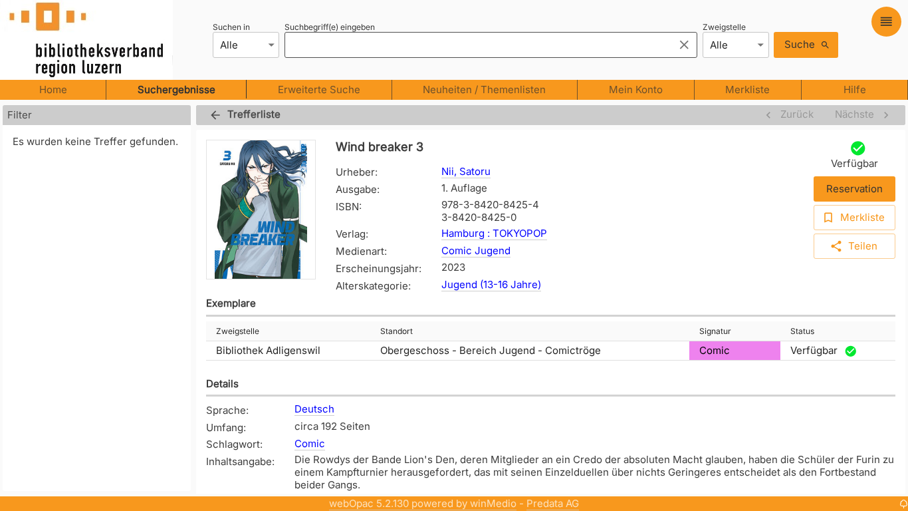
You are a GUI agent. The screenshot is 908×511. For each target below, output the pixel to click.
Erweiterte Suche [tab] (319, 89)
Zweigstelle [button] (237, 331)
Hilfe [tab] (855, 89)
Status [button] (802, 331)
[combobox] (475, 45)
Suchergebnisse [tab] (176, 89)
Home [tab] (53, 89)
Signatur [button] (715, 331)
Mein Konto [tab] (636, 89)
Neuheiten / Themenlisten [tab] (484, 89)
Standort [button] (396, 331)
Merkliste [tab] (747, 89)
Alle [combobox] (229, 45)
